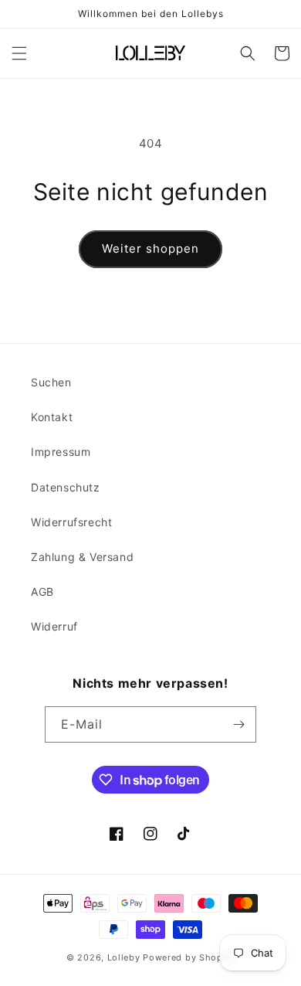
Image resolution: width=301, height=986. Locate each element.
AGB (42, 591)
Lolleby (123, 957)
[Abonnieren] (238, 724)
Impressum (60, 451)
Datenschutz (65, 487)
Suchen (51, 382)
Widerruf (54, 626)
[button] (19, 53)
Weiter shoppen (150, 248)
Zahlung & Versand (82, 556)
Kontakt (52, 416)
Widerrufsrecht (71, 522)
